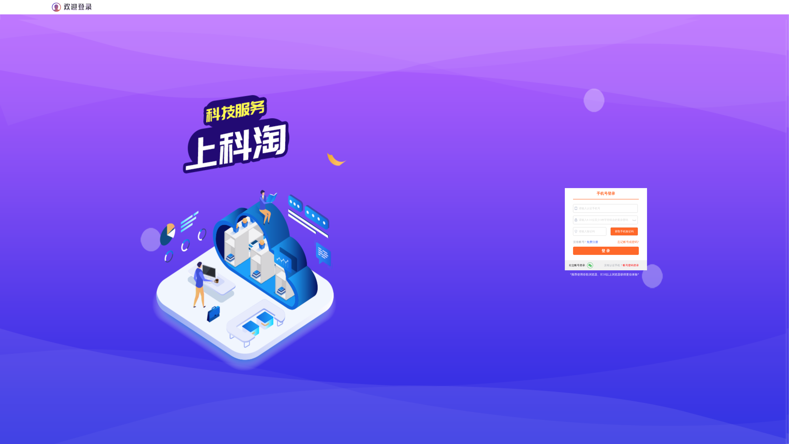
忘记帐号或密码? (628, 242)
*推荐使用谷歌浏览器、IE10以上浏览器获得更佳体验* (605, 274)
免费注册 (592, 242)
